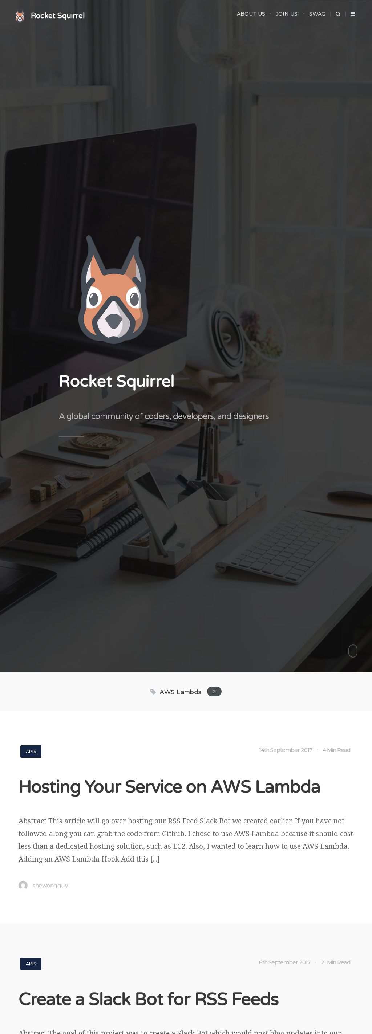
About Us (251, 14)
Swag (317, 14)
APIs (31, 751)
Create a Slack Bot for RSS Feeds (149, 999)
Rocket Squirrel (58, 16)
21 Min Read (336, 962)
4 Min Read (337, 749)
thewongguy (50, 885)
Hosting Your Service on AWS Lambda (169, 787)
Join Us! (287, 14)
